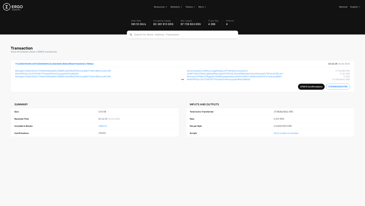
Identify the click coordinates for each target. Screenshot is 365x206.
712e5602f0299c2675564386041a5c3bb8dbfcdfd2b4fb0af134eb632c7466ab (54, 64)
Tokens (189, 7)
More (201, 7)
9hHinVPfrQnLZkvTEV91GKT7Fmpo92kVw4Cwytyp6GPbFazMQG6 (47, 73)
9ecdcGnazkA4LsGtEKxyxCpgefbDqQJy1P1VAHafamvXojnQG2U (217, 71)
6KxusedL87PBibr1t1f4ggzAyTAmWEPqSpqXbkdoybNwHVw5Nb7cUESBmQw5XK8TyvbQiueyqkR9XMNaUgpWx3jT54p (236, 76)
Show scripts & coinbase (286, 133)
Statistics (175, 7)
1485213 (102, 126)
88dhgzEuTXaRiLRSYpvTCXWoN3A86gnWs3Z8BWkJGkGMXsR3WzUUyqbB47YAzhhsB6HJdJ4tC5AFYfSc (64, 71)
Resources (159, 7)
